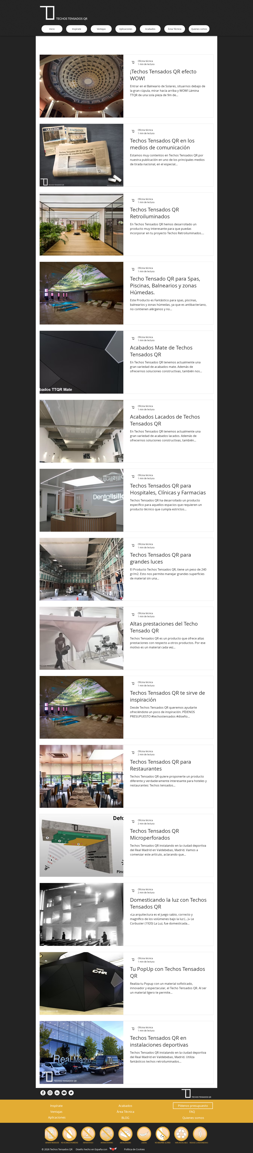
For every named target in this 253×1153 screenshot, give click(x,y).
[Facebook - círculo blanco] (43, 1092)
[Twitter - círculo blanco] (71, 1092)
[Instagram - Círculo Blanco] (50, 1092)
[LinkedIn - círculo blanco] (57, 1092)
